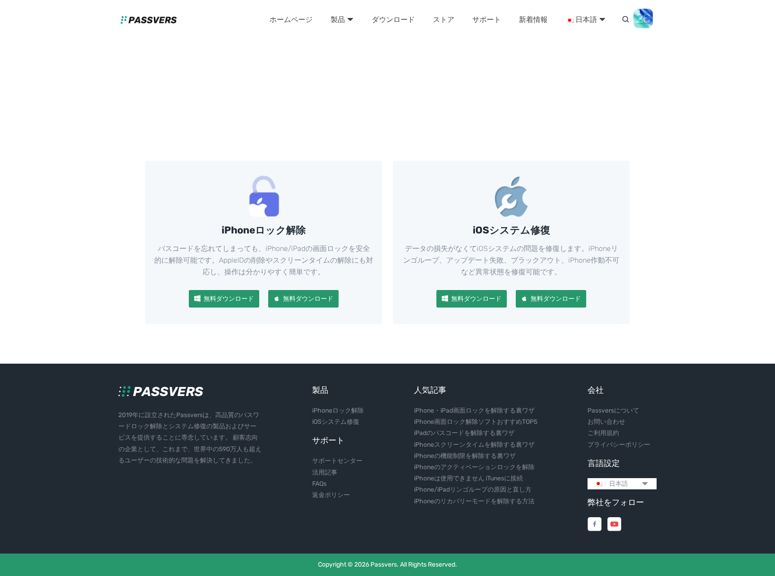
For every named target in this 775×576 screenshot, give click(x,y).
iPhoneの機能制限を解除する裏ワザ (465, 456)
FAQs (319, 484)
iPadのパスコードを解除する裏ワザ (464, 433)
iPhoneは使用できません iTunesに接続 (468, 478)
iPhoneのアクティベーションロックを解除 (474, 467)
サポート (486, 19)
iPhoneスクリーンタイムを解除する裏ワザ (474, 444)
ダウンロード (393, 19)
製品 (339, 19)
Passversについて (613, 410)
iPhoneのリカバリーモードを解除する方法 (474, 501)
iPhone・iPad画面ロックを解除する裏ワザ (474, 410)
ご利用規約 (603, 433)
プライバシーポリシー (619, 444)
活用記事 (324, 472)
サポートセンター (337, 461)
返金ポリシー (331, 495)
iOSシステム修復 (335, 422)
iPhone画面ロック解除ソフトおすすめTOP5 (475, 422)
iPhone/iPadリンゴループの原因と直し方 (472, 489)
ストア (443, 19)
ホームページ (291, 19)
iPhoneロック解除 (338, 410)
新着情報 (533, 19)
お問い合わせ (606, 422)
